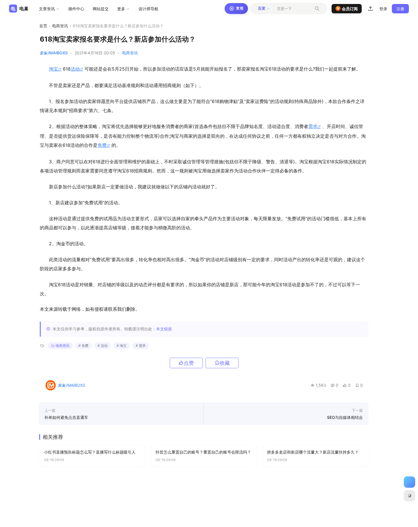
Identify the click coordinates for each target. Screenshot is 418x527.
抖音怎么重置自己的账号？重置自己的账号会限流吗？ (203, 452)
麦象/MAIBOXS (54, 52)
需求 (312, 126)
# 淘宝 (122, 345)
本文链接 (164, 328)
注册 (400, 8)
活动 (75, 69)
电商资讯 (60, 25)
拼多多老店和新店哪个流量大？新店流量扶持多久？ (313, 452)
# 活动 (102, 345)
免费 (102, 145)
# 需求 (141, 345)
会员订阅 (347, 8)
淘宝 (53, 69)
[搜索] (317, 8)
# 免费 (83, 345)
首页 (43, 25)
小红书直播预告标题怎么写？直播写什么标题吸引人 (90, 452)
